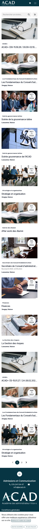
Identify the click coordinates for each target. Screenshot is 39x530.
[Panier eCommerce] (30, 3)
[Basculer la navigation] (35, 3)
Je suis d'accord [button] (31, 526)
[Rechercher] (29, 14)
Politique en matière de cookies (21, 520)
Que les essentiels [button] (17, 526)
